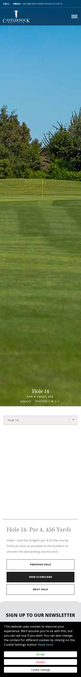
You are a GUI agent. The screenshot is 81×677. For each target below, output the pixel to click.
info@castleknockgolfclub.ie (37, 3)
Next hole (40, 589)
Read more (45, 644)
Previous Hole (40, 564)
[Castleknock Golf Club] (16, 16)
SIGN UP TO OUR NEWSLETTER (40, 615)
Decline (40, 662)
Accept (40, 654)
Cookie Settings (40, 670)
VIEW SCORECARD (40, 577)
